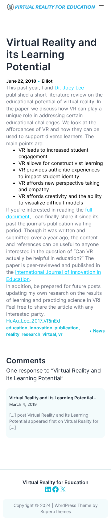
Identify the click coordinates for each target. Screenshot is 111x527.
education (16, 327)
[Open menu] (101, 6)
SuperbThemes (55, 511)
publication (67, 327)
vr (60, 334)
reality (12, 334)
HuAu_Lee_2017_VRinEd (33, 321)
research (31, 334)
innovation (41, 327)
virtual (49, 334)
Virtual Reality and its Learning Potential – (52, 397)
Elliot (47, 81)
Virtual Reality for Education (55, 482)
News (99, 330)
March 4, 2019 (23, 404)
